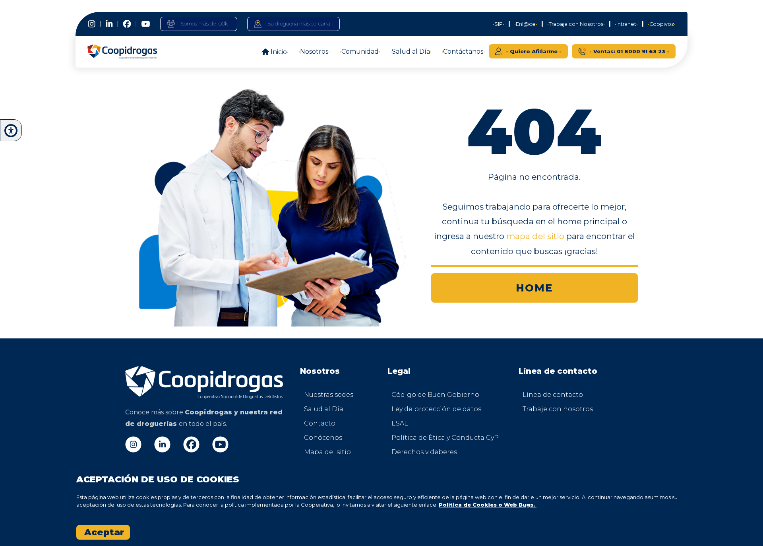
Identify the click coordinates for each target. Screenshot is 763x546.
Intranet (626, 24)
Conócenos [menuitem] (323, 437)
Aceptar (104, 532)
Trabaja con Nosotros (576, 24)
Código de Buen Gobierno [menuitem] (427, 394)
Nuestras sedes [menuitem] (328, 394)
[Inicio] (122, 52)
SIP (498, 24)
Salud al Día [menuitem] (323, 409)
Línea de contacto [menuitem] (553, 394)
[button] (11, 131)
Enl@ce (526, 24)
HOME (534, 288)
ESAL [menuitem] (399, 423)
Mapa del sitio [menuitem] (327, 452)
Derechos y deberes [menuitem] (424, 452)
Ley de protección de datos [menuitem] (427, 409)
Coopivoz (661, 24)
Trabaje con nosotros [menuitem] (558, 409)
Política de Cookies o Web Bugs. (487, 504)
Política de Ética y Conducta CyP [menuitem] (427, 437)
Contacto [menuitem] (319, 423)
